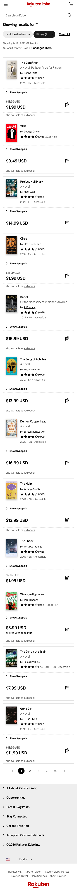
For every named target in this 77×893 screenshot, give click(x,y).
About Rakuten (58, 875)
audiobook (29, 115)
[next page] (64, 771)
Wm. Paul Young (33, 546)
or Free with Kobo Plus (19, 632)
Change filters (42, 48)
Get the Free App (17, 826)
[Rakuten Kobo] (38, 4)
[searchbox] (35, 15)
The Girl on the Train (33, 651)
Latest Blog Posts (18, 807)
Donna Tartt (30, 72)
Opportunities (15, 797)
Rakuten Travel (19, 875)
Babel (24, 297)
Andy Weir (29, 191)
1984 (23, 126)
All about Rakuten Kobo (21, 788)
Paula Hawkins (32, 661)
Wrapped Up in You (32, 594)
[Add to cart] (66, 104)
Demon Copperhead (33, 421)
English (23, 859)
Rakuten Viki (15, 871)
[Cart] (71, 4)
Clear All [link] (64, 34)
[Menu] (5, 4)
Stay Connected (16, 816)
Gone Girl (26, 708)
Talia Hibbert (31, 599)
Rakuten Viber (33, 871)
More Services (39, 875)
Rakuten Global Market (56, 871)
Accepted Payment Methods (25, 835)
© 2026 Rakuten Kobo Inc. (23, 844)
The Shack (26, 541)
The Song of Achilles (33, 359)
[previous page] (12, 771)
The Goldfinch (29, 63)
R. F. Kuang (29, 307)
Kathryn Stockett (33, 489)
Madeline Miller (32, 244)
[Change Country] (8, 859)
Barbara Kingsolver (34, 431)
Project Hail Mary (31, 181)
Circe (23, 238)
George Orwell (32, 131)
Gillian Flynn (30, 718)
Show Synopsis (18, 92)
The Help (26, 483)
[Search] (69, 15)
